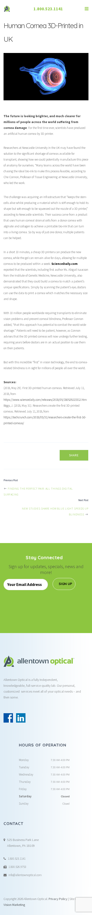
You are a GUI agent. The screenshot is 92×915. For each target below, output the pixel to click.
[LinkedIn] (20, 718)
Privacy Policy (58, 899)
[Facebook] (8, 718)
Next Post (83, 500)
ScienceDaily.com (64, 264)
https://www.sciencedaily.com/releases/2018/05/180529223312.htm (45, 400)
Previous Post (11, 480)
